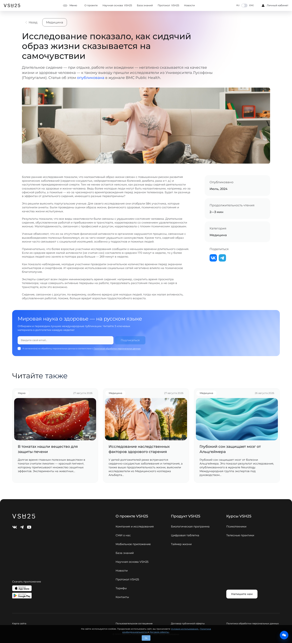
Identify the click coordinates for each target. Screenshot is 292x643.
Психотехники (236, 526)
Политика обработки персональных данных (252, 623)
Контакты (122, 597)
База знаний (145, 5)
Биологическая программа (190, 526)
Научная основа (117, 5)
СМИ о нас (123, 535)
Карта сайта (19, 623)
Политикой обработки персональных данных (117, 348)
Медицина (54, 22)
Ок (146, 638)
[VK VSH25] (14, 527)
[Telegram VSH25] (21, 527)
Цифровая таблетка (185, 535)
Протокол (168, 5)
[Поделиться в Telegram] (222, 258)
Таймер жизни (181, 544)
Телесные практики (240, 535)
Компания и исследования (135, 526)
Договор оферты (159, 632)
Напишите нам (242, 594)
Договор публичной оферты (188, 623)
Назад (33, 22)
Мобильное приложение (133, 544)
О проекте (91, 5)
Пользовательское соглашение (134, 623)
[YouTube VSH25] (29, 527)
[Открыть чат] (284, 635)
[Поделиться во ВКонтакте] (213, 258)
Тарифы (121, 588)
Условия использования (185, 628)
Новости (189, 5)
